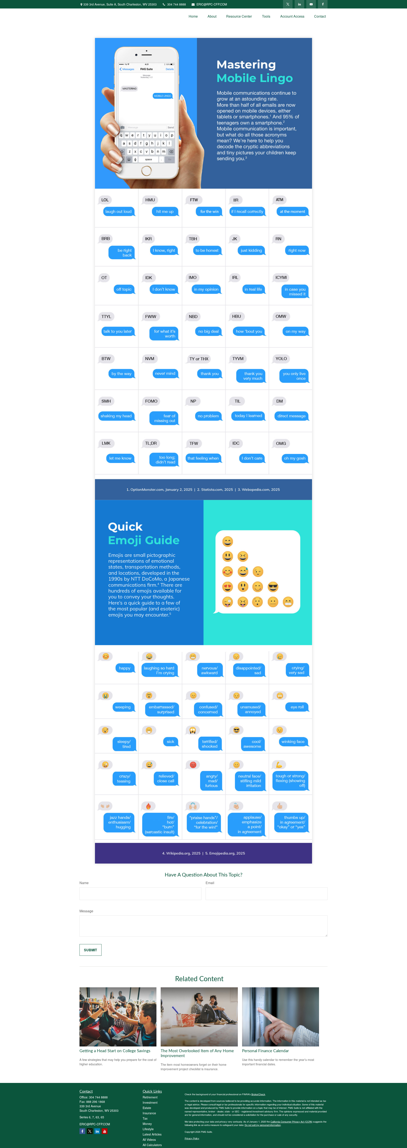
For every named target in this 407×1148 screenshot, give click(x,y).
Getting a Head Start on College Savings (114, 1051)
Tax (145, 1118)
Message (86, 910)
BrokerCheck (258, 1094)
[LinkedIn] (299, 4)
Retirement (150, 1097)
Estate (147, 1108)
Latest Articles (152, 1134)
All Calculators (152, 1145)
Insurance (149, 1113)
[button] (193, 16)
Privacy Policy (192, 1138)
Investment (150, 1102)
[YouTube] (311, 4)
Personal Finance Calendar (265, 1051)
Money (147, 1124)
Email (210, 882)
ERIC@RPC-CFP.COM (212, 4)
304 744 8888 (176, 4)
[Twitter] (288, 4)
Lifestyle (148, 1129)
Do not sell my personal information (263, 1125)
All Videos (149, 1139)
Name (84, 882)
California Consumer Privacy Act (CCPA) (291, 1121)
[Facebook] (323, 4)
